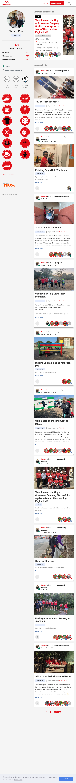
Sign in (45, 3)
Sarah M (44, 71)
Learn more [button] (18, 780)
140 (27, 53)
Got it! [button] (66, 779)
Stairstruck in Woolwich (48, 227)
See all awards (8, 175)
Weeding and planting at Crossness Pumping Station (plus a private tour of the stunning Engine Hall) (47, 26)
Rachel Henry (63, 232)
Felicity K (61, 428)
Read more (39, 123)
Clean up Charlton (44, 560)
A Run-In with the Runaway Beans (53, 676)
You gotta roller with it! (47, 101)
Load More (54, 712)
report (10, 194)
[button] (69, 3)
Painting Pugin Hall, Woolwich (51, 170)
